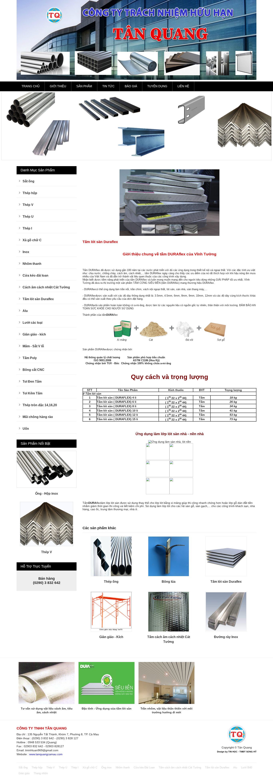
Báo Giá (131, 86)
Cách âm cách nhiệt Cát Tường (46, 287)
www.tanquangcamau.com (46, 754)
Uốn (26, 428)
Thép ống (111, 581)
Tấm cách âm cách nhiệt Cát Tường (180, 767)
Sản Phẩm (84, 86)
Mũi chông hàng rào (38, 417)
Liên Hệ (183, 86)
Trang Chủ (31, 86)
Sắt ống (28, 181)
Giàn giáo (24, 773)
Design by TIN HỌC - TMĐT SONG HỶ (236, 751)
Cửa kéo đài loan (35, 275)
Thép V (28, 204)
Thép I (27, 228)
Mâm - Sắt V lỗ (33, 346)
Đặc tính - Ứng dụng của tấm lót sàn (107, 708)
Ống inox (106, 767)
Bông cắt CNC (33, 369)
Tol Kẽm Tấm (32, 393)
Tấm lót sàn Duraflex (38, 299)
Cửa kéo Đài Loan (144, 767)
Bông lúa (168, 581)
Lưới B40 (246, 767)
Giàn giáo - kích (34, 334)
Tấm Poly (30, 358)
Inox (26, 252)
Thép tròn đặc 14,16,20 (40, 405)
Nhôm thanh (32, 263)
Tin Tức (108, 86)
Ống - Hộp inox (46, 493)
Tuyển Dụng (157, 86)
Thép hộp (30, 193)
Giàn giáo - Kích (111, 637)
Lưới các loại (32, 322)
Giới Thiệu (58, 86)
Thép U (28, 216)
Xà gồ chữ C (32, 240)
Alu (25, 311)
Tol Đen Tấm (32, 381)
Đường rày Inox (226, 637)
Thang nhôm (41, 773)
